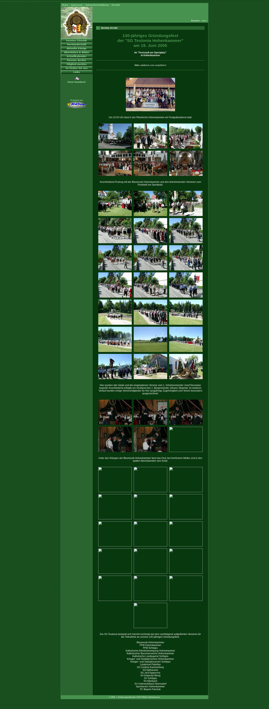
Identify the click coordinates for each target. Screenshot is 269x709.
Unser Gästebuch (77, 82)
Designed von (76, 100)
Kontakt (116, 5)
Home (65, 5)
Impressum (77, 5)
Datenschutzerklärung (97, 5)
